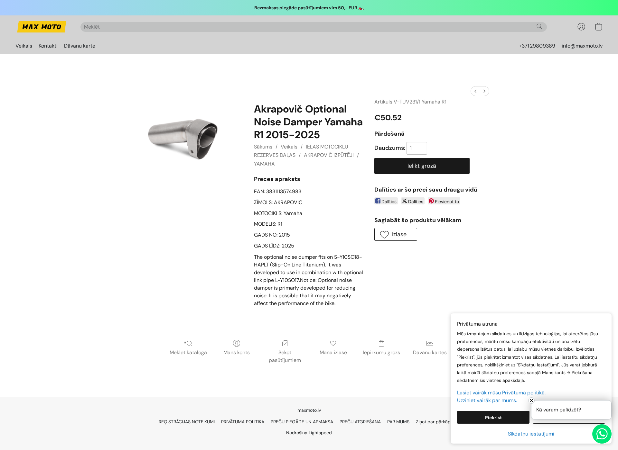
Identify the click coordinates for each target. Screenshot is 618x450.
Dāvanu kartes (430, 352)
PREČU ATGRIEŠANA (360, 422)
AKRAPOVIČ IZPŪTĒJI (329, 155)
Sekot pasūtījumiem (285, 356)
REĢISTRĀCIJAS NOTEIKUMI (187, 422)
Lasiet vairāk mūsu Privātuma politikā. (501, 392)
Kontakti (48, 45)
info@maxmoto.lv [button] (582, 45)
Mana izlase (333, 352)
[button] (41, 27)
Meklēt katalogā (188, 352)
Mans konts (236, 352)
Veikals (23, 45)
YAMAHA (264, 163)
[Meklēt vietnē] (539, 26)
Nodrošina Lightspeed (309, 433)
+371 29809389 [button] (537, 45)
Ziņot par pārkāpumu (438, 422)
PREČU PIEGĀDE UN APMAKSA (302, 422)
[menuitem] (475, 91)
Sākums (263, 146)
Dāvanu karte (79, 45)
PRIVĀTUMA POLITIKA (242, 422)
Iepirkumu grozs (381, 352)
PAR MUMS (398, 422)
